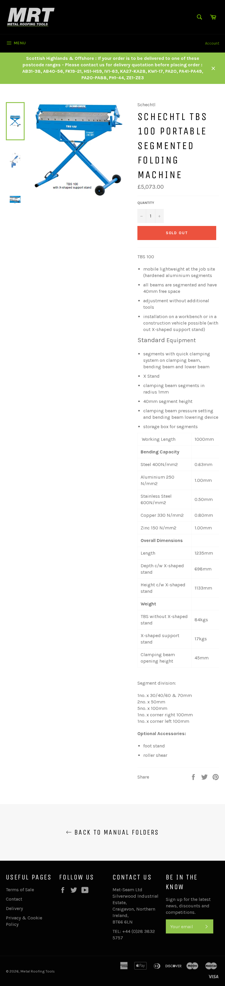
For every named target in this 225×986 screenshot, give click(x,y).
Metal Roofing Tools (38, 971)
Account (212, 43)
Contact (14, 899)
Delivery (14, 908)
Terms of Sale (20, 889)
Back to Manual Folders (115, 832)
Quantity (145, 203)
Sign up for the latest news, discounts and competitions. (188, 905)
